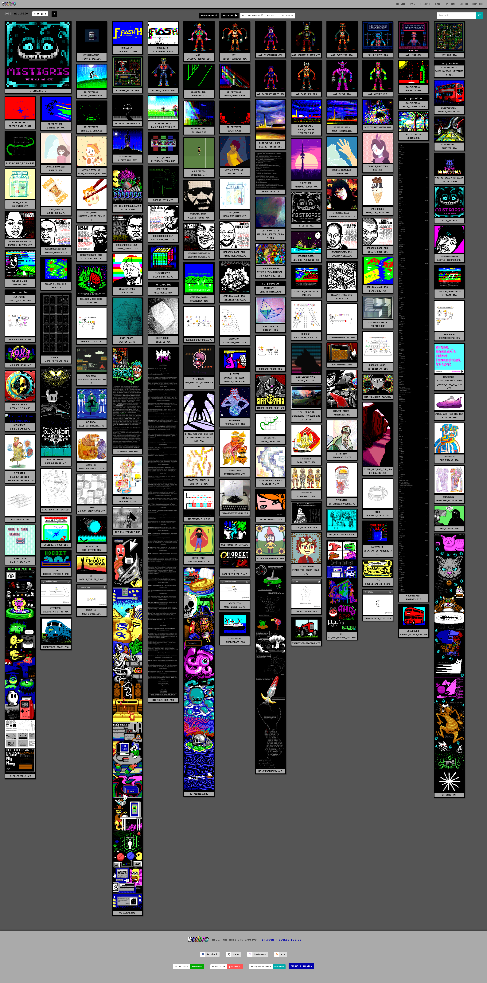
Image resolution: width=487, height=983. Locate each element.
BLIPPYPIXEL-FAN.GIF (127, 123)
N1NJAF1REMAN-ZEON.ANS (271, 408)
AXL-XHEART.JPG (377, 94)
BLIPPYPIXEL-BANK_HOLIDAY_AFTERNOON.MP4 (449, 71)
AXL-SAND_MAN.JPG (306, 94)
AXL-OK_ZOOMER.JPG (163, 90)
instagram (260, 954)
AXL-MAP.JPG (449, 55)
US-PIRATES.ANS (199, 794)
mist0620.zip (38, 91)
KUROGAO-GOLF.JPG (91, 341)
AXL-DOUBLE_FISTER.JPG (306, 55)
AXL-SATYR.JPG (342, 94)
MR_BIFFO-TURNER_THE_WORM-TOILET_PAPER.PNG (234, 378)
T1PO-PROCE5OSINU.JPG (234, 513)
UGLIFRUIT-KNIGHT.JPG (234, 545)
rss (283, 954)
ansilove (197, 966)
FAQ (412, 4)
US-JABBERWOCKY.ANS (270, 771)
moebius (279, 966)
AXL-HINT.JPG (414, 55)
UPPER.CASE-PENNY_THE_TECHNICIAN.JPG (306, 570)
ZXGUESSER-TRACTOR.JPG (306, 643)
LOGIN (463, 4)
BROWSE (400, 4)
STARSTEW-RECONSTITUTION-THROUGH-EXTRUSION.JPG (20, 477)
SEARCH (478, 4)
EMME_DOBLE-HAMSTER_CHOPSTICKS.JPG (92, 216)
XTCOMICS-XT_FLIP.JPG (377, 618)
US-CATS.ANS (449, 795)
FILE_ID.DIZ (306, 226)
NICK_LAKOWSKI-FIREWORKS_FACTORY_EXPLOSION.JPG (306, 416)
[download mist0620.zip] (54, 14)
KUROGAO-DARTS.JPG (20, 339)
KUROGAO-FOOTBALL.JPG (199, 340)
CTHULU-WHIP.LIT (271, 192)
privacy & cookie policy (281, 939)
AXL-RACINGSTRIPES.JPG (271, 94)
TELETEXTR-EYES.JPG (270, 519)
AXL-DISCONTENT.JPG (270, 55)
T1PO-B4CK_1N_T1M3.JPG (56, 510)
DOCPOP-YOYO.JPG (163, 200)
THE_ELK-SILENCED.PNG (342, 534)
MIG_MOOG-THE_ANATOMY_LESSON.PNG (199, 382)
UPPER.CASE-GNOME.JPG (270, 558)
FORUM (450, 4)
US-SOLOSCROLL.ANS (20, 776)
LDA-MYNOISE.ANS (342, 365)
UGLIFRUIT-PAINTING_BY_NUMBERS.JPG (378, 551)
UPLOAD (425, 4)
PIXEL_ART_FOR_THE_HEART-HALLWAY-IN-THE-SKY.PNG (199, 437)
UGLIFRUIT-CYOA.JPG (56, 545)
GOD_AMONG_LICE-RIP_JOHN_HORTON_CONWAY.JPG (271, 234)
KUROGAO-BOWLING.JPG (342, 337)
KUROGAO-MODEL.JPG (270, 369)
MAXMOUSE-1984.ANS (20, 365)
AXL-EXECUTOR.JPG (342, 55)
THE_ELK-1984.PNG (306, 527)
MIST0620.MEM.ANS (163, 700)
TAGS (438, 4)
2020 (8, 13)
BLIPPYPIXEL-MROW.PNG (377, 127)
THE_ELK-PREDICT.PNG (127, 532)
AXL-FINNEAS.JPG (378, 55)
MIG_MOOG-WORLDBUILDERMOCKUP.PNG (92, 379)
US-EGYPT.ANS (127, 913)
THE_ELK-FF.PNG (449, 528)
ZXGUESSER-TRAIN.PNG (56, 647)
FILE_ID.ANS (449, 220)
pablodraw (235, 966)
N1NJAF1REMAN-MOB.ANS (377, 397)
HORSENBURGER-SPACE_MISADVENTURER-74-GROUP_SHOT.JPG (270, 272)
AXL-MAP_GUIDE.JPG (127, 90)
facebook (212, 954)
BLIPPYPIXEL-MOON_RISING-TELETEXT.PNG (306, 129)
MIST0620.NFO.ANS (127, 451)
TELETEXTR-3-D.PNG (199, 519)
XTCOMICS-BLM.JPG (306, 611)
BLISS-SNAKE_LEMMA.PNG (20, 163)
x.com (236, 954)
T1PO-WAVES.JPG (20, 519)
